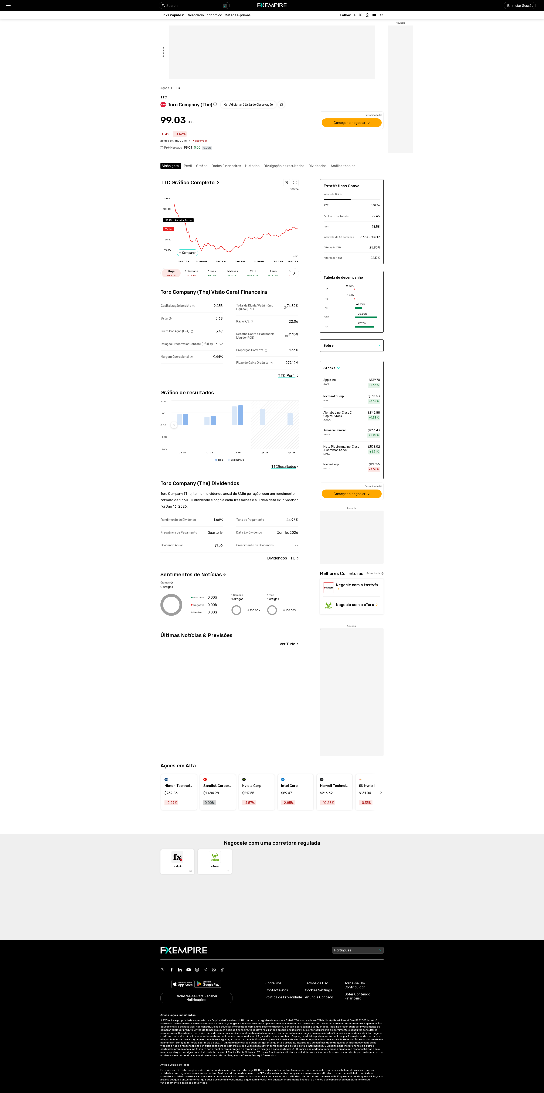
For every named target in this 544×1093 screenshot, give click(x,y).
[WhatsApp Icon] (214, 969)
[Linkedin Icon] (180, 969)
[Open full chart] (295, 182)
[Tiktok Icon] (222, 969)
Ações (164, 88)
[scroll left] (376, 792)
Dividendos (317, 166)
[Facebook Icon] (171, 969)
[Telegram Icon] (205, 969)
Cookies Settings (318, 990)
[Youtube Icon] (188, 969)
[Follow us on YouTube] (374, 15)
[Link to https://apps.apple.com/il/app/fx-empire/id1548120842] (183, 984)
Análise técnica (343, 166)
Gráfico (201, 166)
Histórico (252, 166)
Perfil (188, 166)
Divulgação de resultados (284, 166)
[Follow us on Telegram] (381, 15)
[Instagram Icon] (197, 969)
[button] (8, 5)
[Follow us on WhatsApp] (367, 15)
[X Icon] (163, 969)
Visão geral (171, 166)
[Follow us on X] (360, 15)
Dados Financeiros (226, 166)
